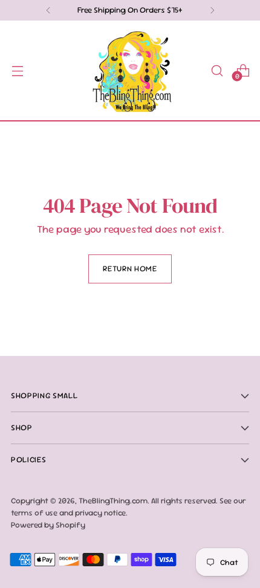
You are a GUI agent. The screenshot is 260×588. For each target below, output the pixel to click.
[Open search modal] (216, 70)
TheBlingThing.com (113, 501)
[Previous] (48, 10)
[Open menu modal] (17, 70)
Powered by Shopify (48, 525)
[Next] (212, 10)
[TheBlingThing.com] (130, 70)
